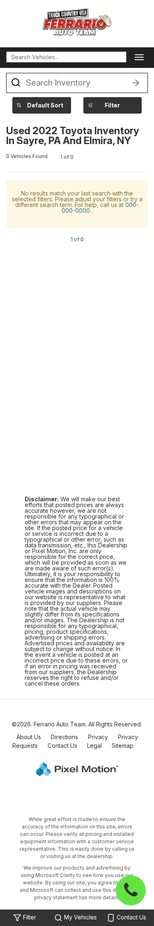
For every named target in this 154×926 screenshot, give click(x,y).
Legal (94, 745)
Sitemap (122, 745)
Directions (64, 736)
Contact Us (62, 745)
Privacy (98, 736)
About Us (28, 736)
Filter (112, 105)
